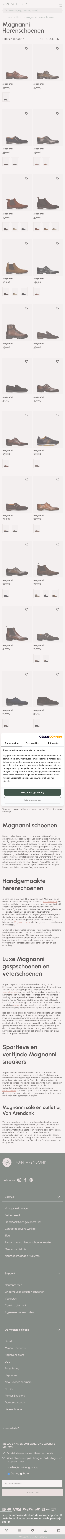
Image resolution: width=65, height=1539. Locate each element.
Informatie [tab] (53, 743)
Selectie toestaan (32, 800)
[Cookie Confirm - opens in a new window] (50, 736)
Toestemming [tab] (12, 743)
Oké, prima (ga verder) (32, 792)
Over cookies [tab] (32, 743)
